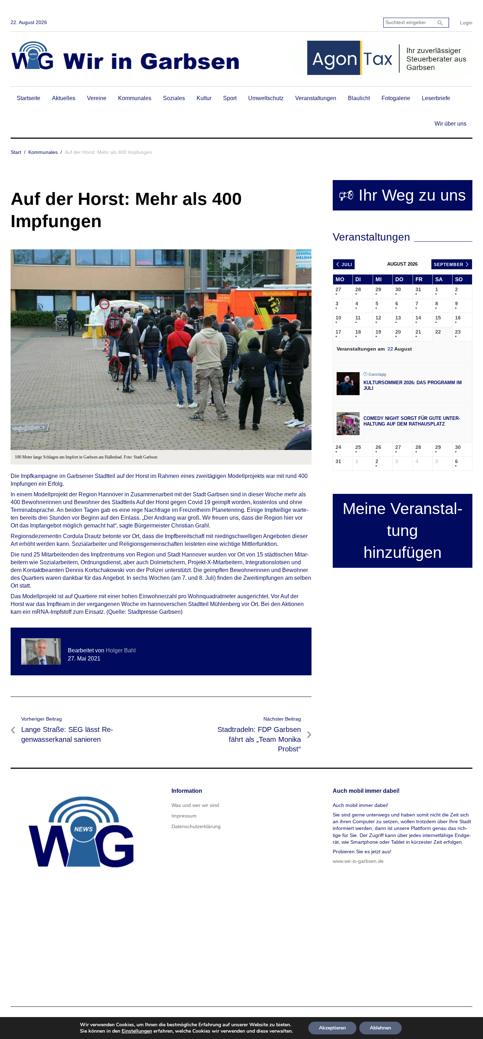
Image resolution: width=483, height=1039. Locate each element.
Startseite (28, 98)
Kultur (204, 98)
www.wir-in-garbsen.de (358, 861)
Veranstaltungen (315, 98)
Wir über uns (450, 124)
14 (418, 318)
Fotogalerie (396, 98)
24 (338, 447)
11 (358, 318)
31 (418, 289)
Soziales (174, 98)
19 (378, 332)
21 (418, 332)
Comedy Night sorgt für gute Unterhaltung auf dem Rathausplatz (411, 421)
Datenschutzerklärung (196, 826)
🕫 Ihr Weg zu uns (402, 195)
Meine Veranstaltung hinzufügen (402, 530)
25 (358, 447)
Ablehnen (380, 1027)
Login (466, 22)
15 (438, 318)
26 (378, 447)
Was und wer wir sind (195, 805)
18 (358, 332)
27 (338, 289)
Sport (230, 98)
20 (398, 332)
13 (398, 318)
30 (398, 289)
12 (378, 318)
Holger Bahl (121, 650)
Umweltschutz (266, 98)
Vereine (96, 98)
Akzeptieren (332, 1027)
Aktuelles (63, 98)
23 (458, 332)
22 (438, 332)
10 (338, 318)
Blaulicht (359, 98)
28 (358, 289)
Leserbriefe (436, 98)
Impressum (184, 816)
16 (458, 318)
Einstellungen (137, 1031)
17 (338, 332)
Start (16, 152)
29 (378, 289)
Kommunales (134, 98)
